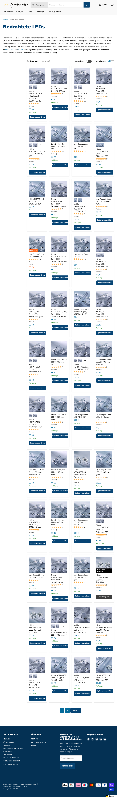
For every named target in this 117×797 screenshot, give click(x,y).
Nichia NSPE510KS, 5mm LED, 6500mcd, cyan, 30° (104, 629)
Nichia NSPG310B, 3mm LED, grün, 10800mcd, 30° (59, 677)
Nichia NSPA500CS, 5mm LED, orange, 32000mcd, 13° (82, 629)
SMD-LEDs (9, 49)
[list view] (112, 61)
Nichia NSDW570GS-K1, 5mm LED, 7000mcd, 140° (81, 95)
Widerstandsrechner (11, 761)
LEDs (30, 12)
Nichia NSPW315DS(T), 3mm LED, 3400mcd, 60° (103, 528)
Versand (6, 739)
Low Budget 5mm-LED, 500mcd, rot (36, 576)
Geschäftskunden (38, 742)
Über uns (35, 739)
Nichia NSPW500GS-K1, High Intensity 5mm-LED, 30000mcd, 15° (36, 96)
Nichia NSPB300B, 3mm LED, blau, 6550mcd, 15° (36, 472)
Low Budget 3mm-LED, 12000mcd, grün (104, 472)
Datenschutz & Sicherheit (12, 786)
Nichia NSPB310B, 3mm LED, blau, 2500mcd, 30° (104, 677)
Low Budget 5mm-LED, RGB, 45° (81, 415)
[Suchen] (87, 5)
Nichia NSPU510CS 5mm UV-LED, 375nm (59, 88)
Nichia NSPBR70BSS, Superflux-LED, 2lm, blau (102, 579)
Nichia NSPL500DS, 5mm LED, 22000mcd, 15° (37, 152)
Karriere (6, 746)
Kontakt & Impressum (10, 784)
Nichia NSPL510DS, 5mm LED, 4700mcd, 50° (82, 367)
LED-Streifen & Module (13, 12)
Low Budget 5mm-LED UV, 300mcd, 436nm (104, 201)
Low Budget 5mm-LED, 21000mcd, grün (81, 577)
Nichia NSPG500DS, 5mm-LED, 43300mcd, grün (36, 313)
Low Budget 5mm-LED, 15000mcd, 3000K (81, 522)
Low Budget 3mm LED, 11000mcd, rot (58, 146)
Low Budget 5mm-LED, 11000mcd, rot (81, 146)
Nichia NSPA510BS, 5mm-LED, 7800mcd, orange (58, 203)
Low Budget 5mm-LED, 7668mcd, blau (59, 417)
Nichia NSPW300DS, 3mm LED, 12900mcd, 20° (80, 208)
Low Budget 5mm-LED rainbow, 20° (36, 255)
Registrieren (67, 765)
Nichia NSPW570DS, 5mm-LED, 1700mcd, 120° (35, 423)
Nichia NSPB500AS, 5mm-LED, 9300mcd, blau (102, 313)
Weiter (75, 710)
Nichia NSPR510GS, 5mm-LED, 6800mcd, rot (101, 90)
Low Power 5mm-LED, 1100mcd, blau (58, 472)
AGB (25, 786)
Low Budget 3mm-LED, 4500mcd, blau (104, 417)
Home (5, 19)
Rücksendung (8, 742)
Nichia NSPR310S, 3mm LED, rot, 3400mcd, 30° (36, 201)
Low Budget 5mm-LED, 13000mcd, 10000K (104, 362)
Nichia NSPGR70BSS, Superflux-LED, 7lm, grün (80, 473)
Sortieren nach (33, 61)
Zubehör (41, 12)
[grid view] (109, 61)
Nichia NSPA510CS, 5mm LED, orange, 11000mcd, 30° (82, 679)
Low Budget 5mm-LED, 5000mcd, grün (59, 362)
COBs (20, 49)
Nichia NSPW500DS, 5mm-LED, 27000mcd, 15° (102, 263)
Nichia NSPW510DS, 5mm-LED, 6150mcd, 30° (35, 368)
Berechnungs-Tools (11, 764)
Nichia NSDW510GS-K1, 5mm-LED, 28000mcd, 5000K (59, 258)
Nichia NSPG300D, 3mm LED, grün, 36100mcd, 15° (81, 311)
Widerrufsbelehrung (28, 784)
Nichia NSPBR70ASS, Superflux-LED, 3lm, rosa (35, 629)
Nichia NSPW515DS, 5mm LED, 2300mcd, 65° (35, 684)
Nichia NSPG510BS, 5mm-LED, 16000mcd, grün (58, 579)
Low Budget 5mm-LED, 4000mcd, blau (59, 522)
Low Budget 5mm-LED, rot (81, 255)
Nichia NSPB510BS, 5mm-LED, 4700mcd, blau (35, 523)
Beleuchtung (55, 12)
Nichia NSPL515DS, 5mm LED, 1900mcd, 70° (59, 632)
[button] (37, 105)
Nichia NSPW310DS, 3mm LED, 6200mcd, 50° (102, 152)
